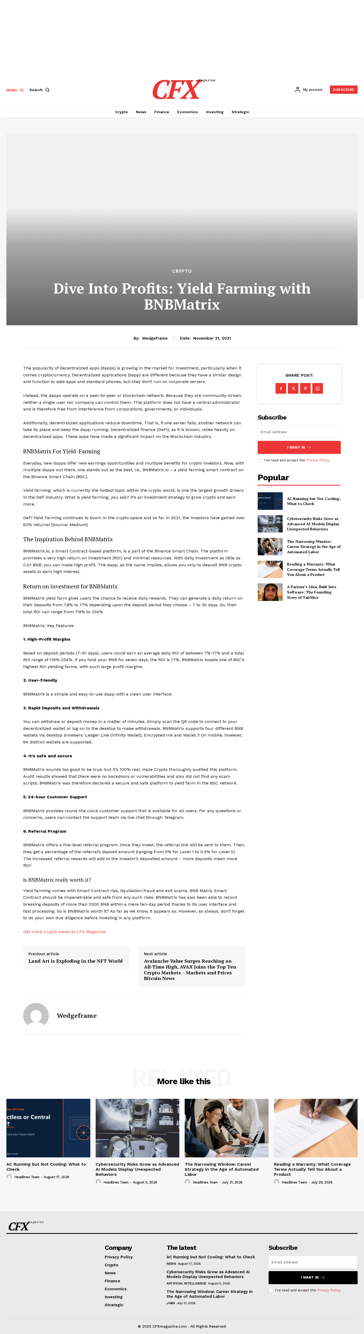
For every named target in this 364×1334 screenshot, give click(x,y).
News (171, 1264)
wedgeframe (155, 338)
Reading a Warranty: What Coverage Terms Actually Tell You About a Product (313, 569)
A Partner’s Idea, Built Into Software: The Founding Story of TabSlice (311, 592)
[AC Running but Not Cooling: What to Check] (270, 501)
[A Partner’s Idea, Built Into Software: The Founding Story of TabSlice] (270, 592)
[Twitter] (293, 388)
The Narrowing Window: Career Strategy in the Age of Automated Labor (314, 546)
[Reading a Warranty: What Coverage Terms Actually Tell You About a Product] (270, 569)
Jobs (171, 1303)
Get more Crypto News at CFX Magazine (64, 931)
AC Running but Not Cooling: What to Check (314, 501)
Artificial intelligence (187, 1283)
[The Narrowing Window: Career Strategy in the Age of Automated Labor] (270, 546)
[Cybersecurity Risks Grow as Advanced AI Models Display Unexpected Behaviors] (270, 523)
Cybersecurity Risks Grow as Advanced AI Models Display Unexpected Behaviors (313, 523)
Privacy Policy (328, 1290)
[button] (40, 89)
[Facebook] (281, 388)
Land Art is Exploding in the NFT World (76, 961)
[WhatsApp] (317, 388)
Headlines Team (26, 1177)
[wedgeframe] (36, 1015)
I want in (296, 447)
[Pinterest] (305, 388)
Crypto (182, 271)
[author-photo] (9, 1177)
